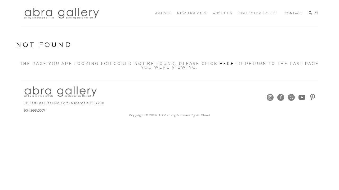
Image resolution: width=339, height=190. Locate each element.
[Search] (310, 13)
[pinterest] (312, 97)
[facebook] (280, 97)
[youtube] (301, 97)
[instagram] (270, 97)
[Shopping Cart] (316, 13)
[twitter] (291, 97)
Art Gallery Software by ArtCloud (184, 115)
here (226, 63)
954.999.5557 (34, 110)
